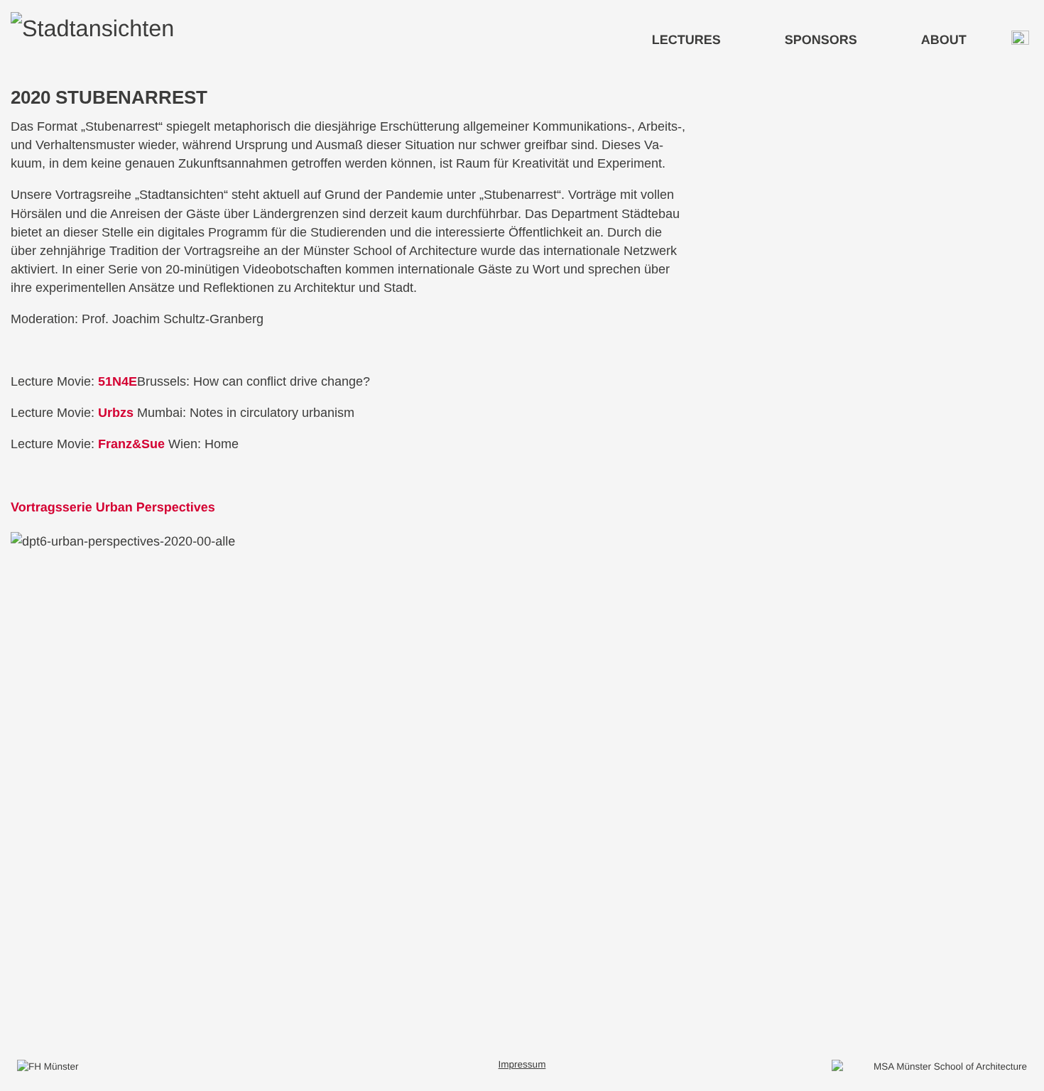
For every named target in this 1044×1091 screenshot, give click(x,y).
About (944, 40)
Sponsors (821, 40)
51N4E (117, 381)
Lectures (686, 40)
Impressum (522, 1064)
